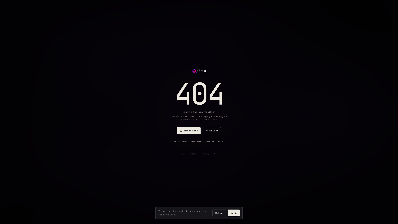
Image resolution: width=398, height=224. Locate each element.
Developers (197, 141)
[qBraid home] (199, 71)
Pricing (210, 141)
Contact (221, 141)
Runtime (183, 141)
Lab (174, 141)
